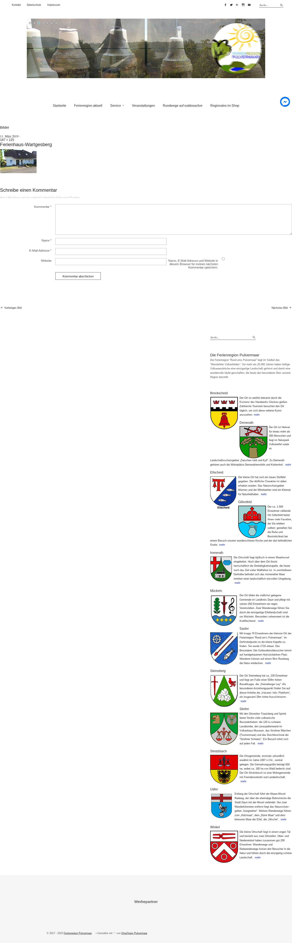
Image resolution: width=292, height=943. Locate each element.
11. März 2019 (9, 136)
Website (46, 260)
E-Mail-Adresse (40, 250)
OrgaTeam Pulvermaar (134, 933)
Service (115, 105)
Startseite (59, 105)
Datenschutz (34, 4)
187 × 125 (7, 140)
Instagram (243, 5)
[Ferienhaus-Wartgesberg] (18, 172)
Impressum (53, 4)
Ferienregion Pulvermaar (78, 933)
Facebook (225, 5)
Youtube (249, 5)
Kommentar (42, 206)
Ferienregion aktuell (88, 105)
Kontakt (16, 4)
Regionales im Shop (224, 105)
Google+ (237, 5)
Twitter (231, 5)
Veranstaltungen (143, 105)
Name (46, 240)
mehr (257, 414)
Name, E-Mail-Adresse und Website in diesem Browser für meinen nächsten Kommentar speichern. (193, 264)
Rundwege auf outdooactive (182, 105)
